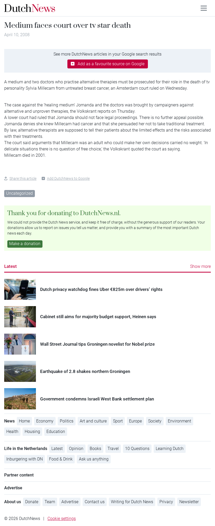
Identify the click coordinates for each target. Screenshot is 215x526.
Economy (44, 421)
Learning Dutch (170, 448)
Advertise (69, 501)
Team (50, 501)
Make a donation (24, 243)
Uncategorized (19, 193)
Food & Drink (61, 459)
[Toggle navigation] (204, 8)
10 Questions (137, 448)
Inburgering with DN (24, 459)
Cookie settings (61, 518)
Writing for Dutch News (132, 501)
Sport (118, 421)
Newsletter (189, 501)
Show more (200, 266)
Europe (135, 421)
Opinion (76, 448)
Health (12, 431)
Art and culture (93, 421)
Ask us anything (94, 459)
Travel (113, 448)
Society (155, 421)
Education (55, 431)
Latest (10, 266)
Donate (31, 501)
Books (95, 448)
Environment (179, 421)
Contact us (95, 501)
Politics (66, 421)
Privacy (166, 501)
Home (24, 421)
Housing (32, 431)
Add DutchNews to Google (68, 178)
